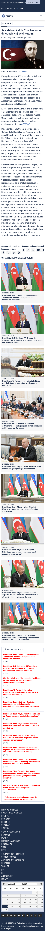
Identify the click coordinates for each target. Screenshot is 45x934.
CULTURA (6, 23)
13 (25, 899)
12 (19, 899)
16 (42, 899)
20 (25, 903)
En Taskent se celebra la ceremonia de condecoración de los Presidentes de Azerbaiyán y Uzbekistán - (21, 799)
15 (36, 899)
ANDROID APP (6, 876)
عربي (21, 8)
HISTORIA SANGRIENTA (10, 841)
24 (7, 906)
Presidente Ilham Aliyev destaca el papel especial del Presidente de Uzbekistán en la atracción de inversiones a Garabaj (20, 595)
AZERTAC (23, 71)
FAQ (2, 870)
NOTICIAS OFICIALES (9, 810)
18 (12, 903)
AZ (2, 8)
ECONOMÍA (5, 819)
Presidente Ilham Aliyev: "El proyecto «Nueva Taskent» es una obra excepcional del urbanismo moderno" (20, 297)
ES (17, 8)
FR (14, 8)
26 (19, 906)
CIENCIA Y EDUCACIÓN (10, 832)
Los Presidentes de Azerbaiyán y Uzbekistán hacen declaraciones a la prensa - (21, 787)
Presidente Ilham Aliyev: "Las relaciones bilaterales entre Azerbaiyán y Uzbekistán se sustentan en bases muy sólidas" (20, 637)
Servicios (5, 863)
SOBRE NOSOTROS (8, 857)
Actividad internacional (12, 860)
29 (36, 906)
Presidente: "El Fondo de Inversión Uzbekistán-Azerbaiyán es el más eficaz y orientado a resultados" (21, 383)
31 (7, 910)
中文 (26, 8)
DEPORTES (5, 835)
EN (8, 8)
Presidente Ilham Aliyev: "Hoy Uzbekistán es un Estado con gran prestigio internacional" (21, 467)
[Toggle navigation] (40, 16)
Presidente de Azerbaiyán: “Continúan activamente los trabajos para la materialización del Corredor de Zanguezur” (22, 426)
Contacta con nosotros (12, 854)
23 (42, 903)
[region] (23, 727)
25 (12, 906)
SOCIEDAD (5, 825)
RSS (2, 873)
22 (36, 903)
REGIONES (5, 822)
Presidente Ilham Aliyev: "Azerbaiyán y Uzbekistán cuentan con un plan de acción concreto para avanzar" (19, 552)
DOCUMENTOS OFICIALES (11, 813)
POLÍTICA (5, 816)
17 (7, 903)
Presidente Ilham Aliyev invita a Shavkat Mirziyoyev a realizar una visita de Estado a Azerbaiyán (20, 509)
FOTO (3, 850)
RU (5, 8)
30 (42, 906)
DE (11, 8)
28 (30, 906)
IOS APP (4, 879)
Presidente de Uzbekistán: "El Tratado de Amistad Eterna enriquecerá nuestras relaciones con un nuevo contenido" (22, 340)
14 (30, 899)
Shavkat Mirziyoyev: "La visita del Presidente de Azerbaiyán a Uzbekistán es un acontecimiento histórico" (21, 680)
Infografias (6, 844)
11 (12, 899)
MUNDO (4, 838)
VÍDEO (3, 847)
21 (30, 903)
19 (19, 903)
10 (7, 899)
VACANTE (5, 866)
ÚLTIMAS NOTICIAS (13, 649)
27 (25, 906)
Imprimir (20, 38)
